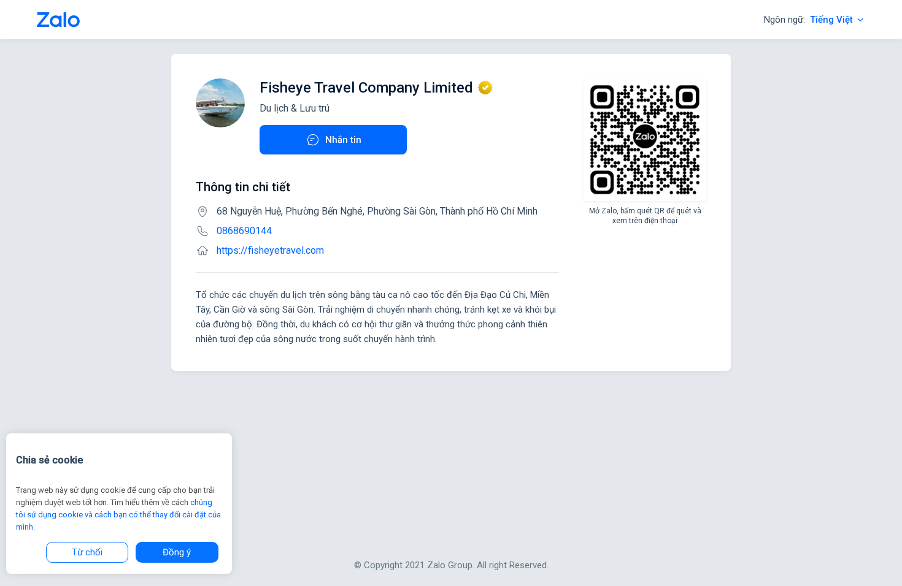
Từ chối (87, 552)
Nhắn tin (343, 139)
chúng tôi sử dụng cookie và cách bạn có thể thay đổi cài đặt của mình (118, 514)
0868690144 (244, 231)
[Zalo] (58, 19)
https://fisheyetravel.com (270, 250)
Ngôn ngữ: (808, 19)
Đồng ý (177, 552)
